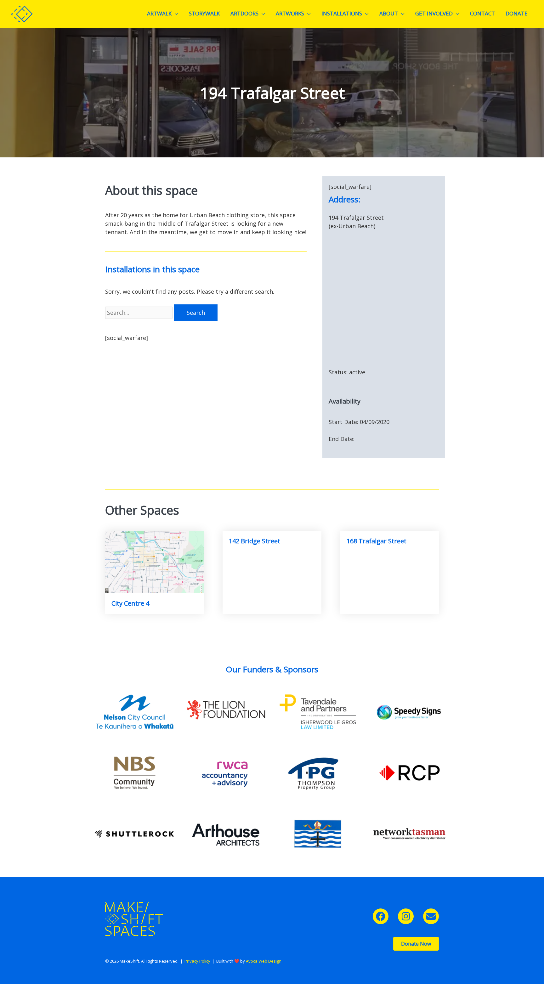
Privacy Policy (197, 961)
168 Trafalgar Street (376, 541)
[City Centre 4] (154, 561)
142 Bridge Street (254, 541)
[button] (380, 916)
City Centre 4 (130, 603)
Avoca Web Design (263, 961)
